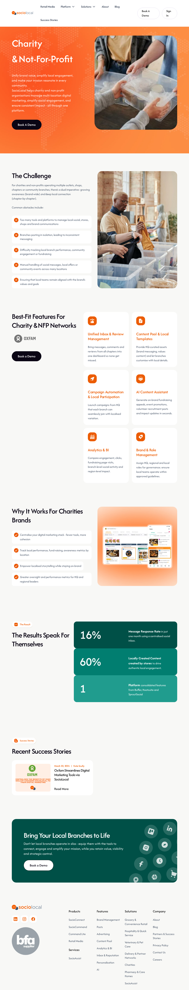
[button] (68, 6)
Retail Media (47, 7)
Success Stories (49, 20)
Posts (100, 927)
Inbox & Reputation (108, 955)
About (105, 7)
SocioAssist (75, 958)
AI (98, 969)
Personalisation (105, 962)
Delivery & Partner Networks (135, 956)
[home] (22, 13)
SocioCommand (78, 927)
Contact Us (159, 952)
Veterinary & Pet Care (134, 944)
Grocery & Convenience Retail (136, 922)
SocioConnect (77, 920)
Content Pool (104, 941)
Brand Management (108, 920)
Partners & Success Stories (163, 936)
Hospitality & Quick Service (135, 933)
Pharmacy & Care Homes (135, 974)
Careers (157, 959)
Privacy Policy (160, 945)
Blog (117, 7)
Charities (130, 965)
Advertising (103, 934)
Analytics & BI (104, 948)
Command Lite (77, 934)
